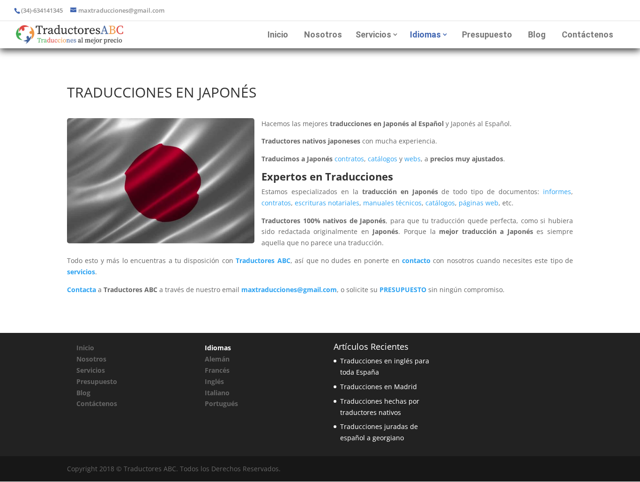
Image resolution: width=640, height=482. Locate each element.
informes (557, 191)
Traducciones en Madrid (378, 386)
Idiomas (425, 34)
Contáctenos (587, 34)
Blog (537, 34)
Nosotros (323, 34)
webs (412, 158)
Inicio (278, 34)
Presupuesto (487, 34)
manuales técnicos (392, 202)
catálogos (382, 158)
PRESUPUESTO (403, 289)
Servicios (373, 34)
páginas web (479, 202)
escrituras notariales (327, 202)
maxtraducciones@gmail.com (289, 289)
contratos (349, 158)
